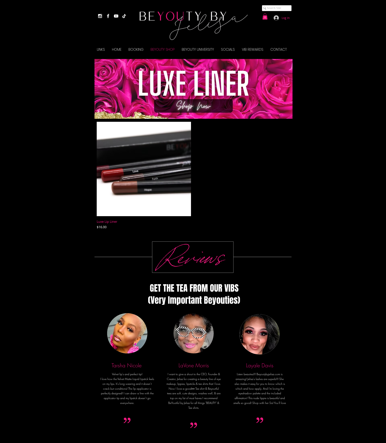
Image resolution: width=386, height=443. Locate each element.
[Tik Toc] (124, 16)
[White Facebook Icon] (108, 16)
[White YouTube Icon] (116, 16)
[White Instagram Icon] (100, 16)
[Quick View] (144, 169)
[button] (265, 16)
